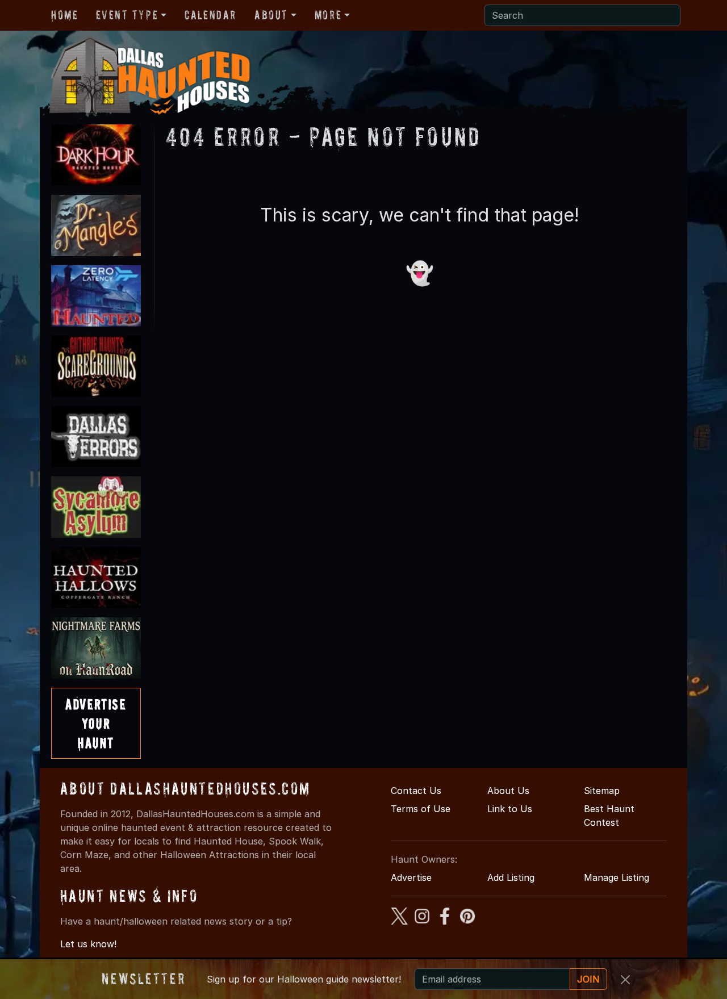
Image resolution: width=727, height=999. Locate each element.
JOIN (588, 979)
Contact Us (416, 790)
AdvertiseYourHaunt (95, 723)
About (271, 15)
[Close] (625, 980)
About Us (508, 790)
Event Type (127, 15)
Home (64, 15)
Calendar (210, 15)
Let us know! (88, 944)
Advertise (411, 877)
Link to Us (509, 808)
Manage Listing (616, 877)
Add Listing (510, 877)
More (328, 15)
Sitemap (602, 790)
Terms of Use (420, 808)
